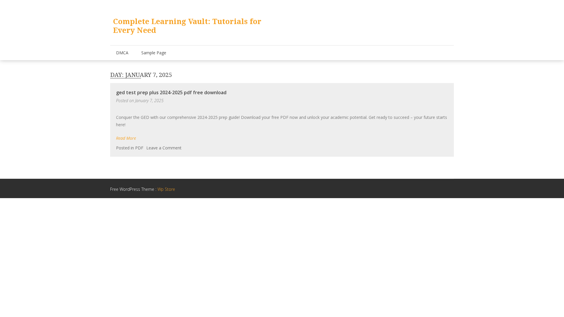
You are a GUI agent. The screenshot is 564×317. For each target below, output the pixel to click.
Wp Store (166, 189)
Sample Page (153, 52)
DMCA (122, 52)
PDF (139, 148)
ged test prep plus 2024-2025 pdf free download (171, 92)
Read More (126, 138)
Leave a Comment (164, 148)
